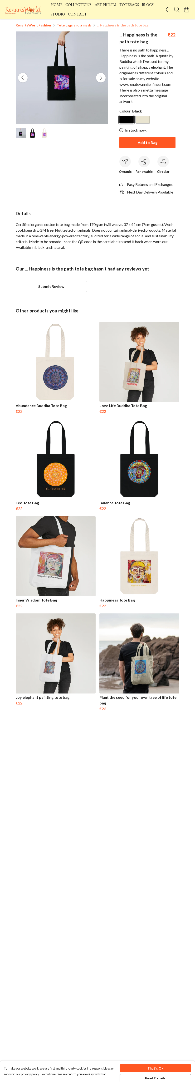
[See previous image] (23, 77)
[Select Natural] (143, 119)
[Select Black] (126, 119)
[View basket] (186, 9)
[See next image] (101, 77)
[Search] (177, 9)
